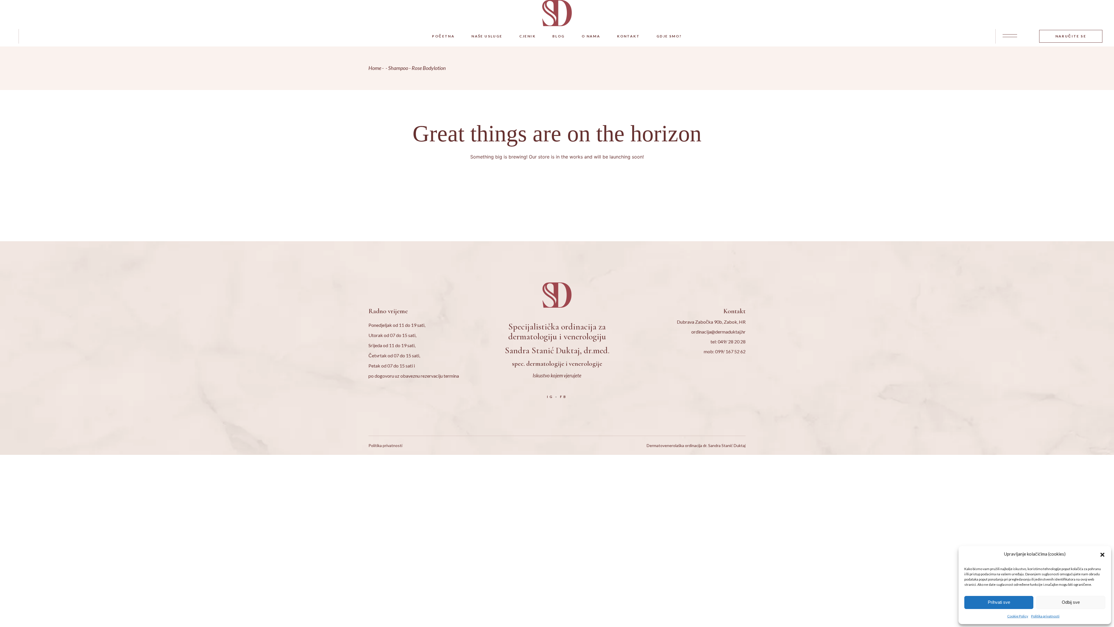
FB (563, 396)
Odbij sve (1071, 602)
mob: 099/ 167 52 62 (725, 351)
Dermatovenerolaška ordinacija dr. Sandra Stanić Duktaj (696, 445)
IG (550, 396)
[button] (1102, 554)
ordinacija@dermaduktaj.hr (718, 331)
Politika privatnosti (1045, 616)
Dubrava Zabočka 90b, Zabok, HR (711, 322)
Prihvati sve (999, 602)
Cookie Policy (1017, 616)
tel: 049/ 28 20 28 (728, 341)
